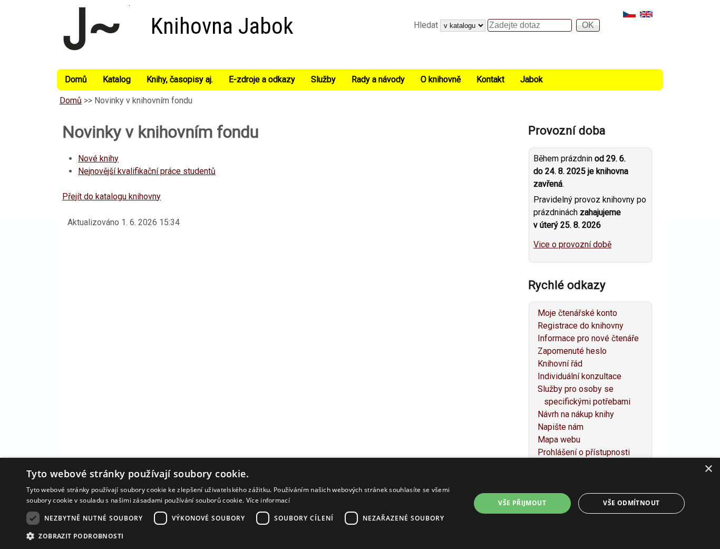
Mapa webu (559, 440)
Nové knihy (98, 158)
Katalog (117, 79)
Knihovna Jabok (222, 26)
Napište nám (560, 427)
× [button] (708, 469)
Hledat (427, 25)
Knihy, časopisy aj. (180, 79)
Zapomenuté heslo (572, 351)
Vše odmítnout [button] (631, 502)
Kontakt (490, 79)
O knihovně (441, 79)
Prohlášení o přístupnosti (584, 452)
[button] (241, 536)
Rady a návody (378, 79)
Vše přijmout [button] (522, 502)
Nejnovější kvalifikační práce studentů (147, 171)
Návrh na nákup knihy (576, 414)
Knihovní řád (560, 364)
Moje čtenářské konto (577, 313)
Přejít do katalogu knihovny (111, 196)
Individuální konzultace (579, 376)
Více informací (268, 500)
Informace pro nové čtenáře (588, 338)
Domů (76, 79)
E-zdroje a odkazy (262, 79)
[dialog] (360, 503)
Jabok (531, 79)
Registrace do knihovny (581, 326)
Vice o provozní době (572, 244)
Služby (323, 79)
